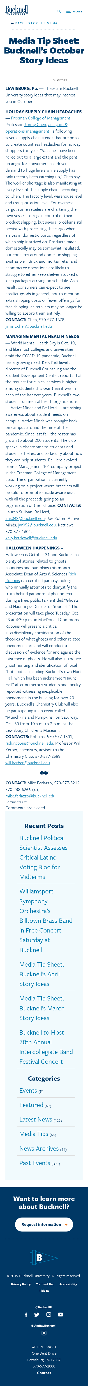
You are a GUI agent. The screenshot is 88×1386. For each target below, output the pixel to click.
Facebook (72, 80)
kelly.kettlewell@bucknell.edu (31, 538)
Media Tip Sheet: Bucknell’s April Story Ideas (41, 974)
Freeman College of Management (40, 118)
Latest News (35, 1119)
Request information (41, 1224)
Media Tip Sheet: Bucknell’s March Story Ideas (42, 1007)
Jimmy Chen (35, 124)
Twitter (80, 80)
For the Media (44, 23)
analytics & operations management (36, 127)
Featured (31, 1104)
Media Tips (33, 1133)
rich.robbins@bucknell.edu (29, 743)
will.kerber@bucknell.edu (27, 763)
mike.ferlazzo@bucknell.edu (30, 796)
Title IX (44, 1290)
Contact (44, 1372)
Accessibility (68, 1284)
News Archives (39, 1148)
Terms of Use (45, 1284)
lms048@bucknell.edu (25, 518)
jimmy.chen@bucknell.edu (28, 326)
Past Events (34, 1162)
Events (28, 1090)
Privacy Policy (21, 1284)
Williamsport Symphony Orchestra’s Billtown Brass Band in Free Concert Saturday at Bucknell (45, 920)
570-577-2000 (44, 1366)
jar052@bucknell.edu (37, 525)
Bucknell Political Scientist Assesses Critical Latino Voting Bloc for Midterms (43, 857)
